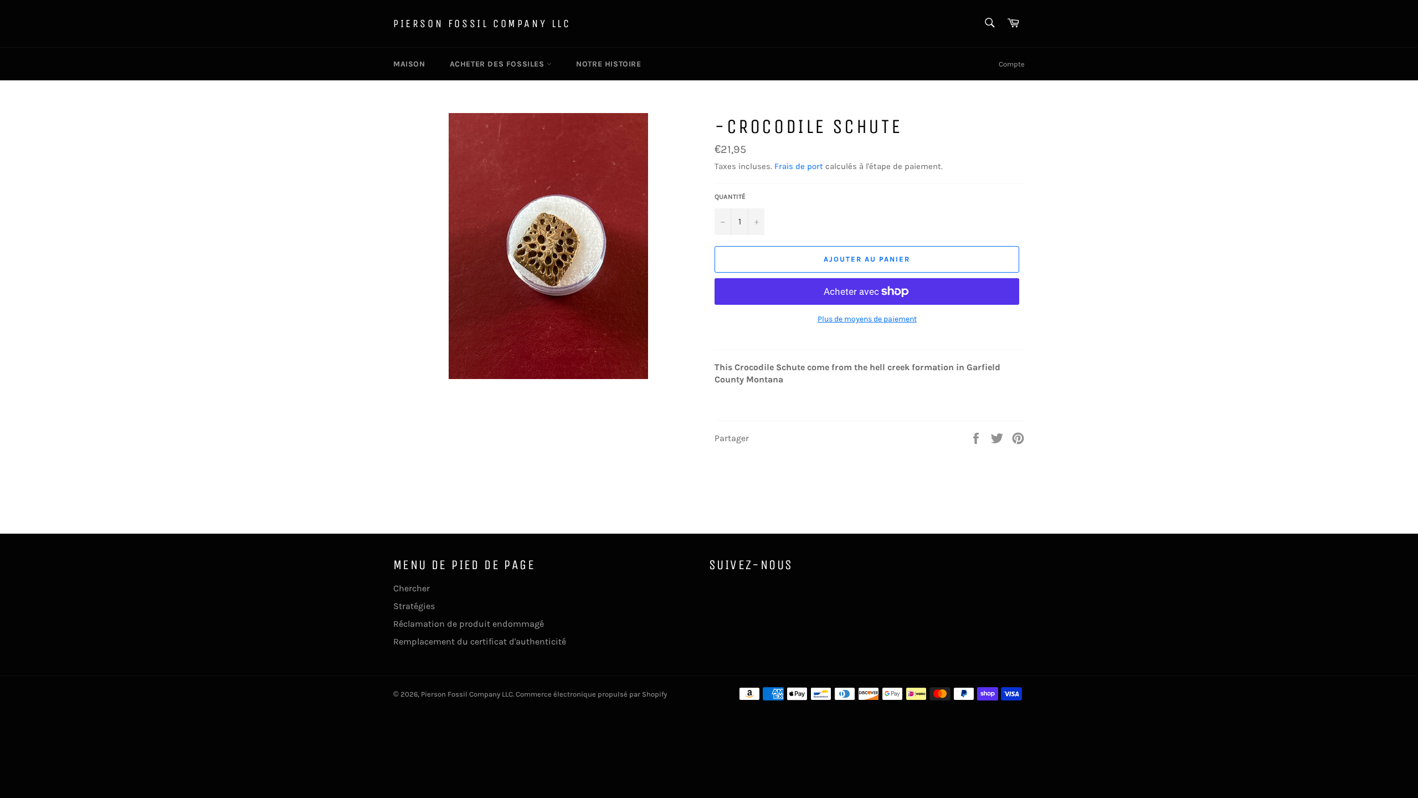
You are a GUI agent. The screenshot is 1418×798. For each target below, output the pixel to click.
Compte (1012, 64)
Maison (409, 64)
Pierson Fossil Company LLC (482, 23)
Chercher (411, 588)
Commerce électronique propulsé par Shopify (591, 694)
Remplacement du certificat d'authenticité (479, 641)
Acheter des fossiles (498, 64)
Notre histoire (608, 64)
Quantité (730, 197)
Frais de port (798, 166)
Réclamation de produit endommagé (468, 623)
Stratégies (414, 606)
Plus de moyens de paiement (867, 319)
